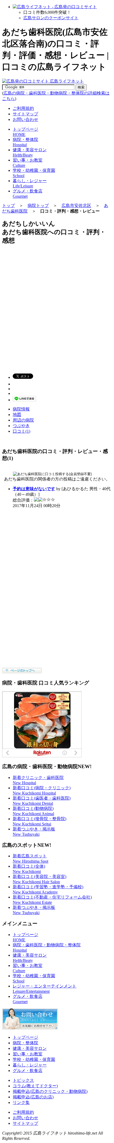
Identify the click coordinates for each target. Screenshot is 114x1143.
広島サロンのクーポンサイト (50, 18)
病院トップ (38, 205)
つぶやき (21, 425)
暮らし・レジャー (30, 1065)
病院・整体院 (25, 1043)
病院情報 (21, 409)
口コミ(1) (21, 431)
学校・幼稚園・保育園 (34, 1059)
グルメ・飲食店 (27, 1070)
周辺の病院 (23, 420)
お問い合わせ (25, 119)
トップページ (25, 1037)
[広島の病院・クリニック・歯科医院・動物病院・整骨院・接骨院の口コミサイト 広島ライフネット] (43, 81)
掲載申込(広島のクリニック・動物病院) (50, 1091)
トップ (8, 205)
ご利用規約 (23, 108)
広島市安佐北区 (76, 205)
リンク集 (21, 1102)
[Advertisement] (57, 306)
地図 (17, 414)
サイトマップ (25, 114)
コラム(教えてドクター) (35, 1086)
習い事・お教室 (27, 1054)
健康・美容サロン (30, 1048)
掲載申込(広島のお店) (33, 1097)
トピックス (23, 1080)
